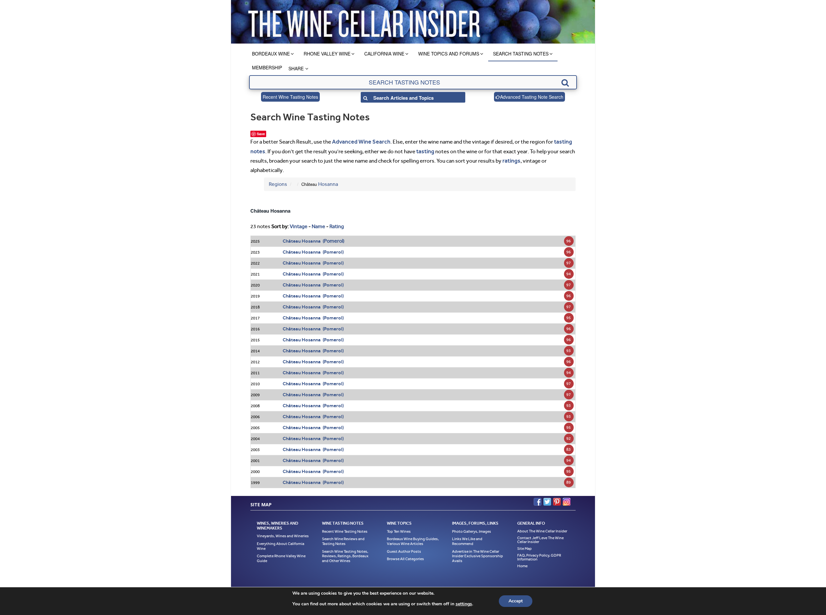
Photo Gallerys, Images (471, 529)
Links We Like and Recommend (467, 539)
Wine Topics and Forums (448, 53)
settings (464, 604)
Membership (267, 67)
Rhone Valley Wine (327, 53)
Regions (278, 182)
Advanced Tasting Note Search (531, 97)
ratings (510, 159)
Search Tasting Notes (521, 53)
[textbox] (413, 82)
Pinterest (557, 500)
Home (522, 563)
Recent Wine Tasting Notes (290, 97)
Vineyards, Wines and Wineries (283, 534)
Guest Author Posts (404, 549)
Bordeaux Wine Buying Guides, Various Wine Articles (413, 539)
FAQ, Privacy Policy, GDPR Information (539, 555)
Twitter (547, 500)
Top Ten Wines (399, 529)
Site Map (524, 546)
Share (296, 68)
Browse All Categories (405, 557)
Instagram (566, 500)
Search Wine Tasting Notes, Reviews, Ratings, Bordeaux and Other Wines (345, 554)
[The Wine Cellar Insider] (364, 21)
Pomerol (333, 239)
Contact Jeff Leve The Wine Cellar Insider (540, 537)
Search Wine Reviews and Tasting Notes (343, 539)
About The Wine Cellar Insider (542, 529)
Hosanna (328, 182)
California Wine (384, 53)
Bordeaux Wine (271, 53)
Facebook (537, 500)
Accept (516, 601)
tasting (423, 150)
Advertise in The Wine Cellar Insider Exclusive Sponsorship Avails (477, 554)
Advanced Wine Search (359, 141)
